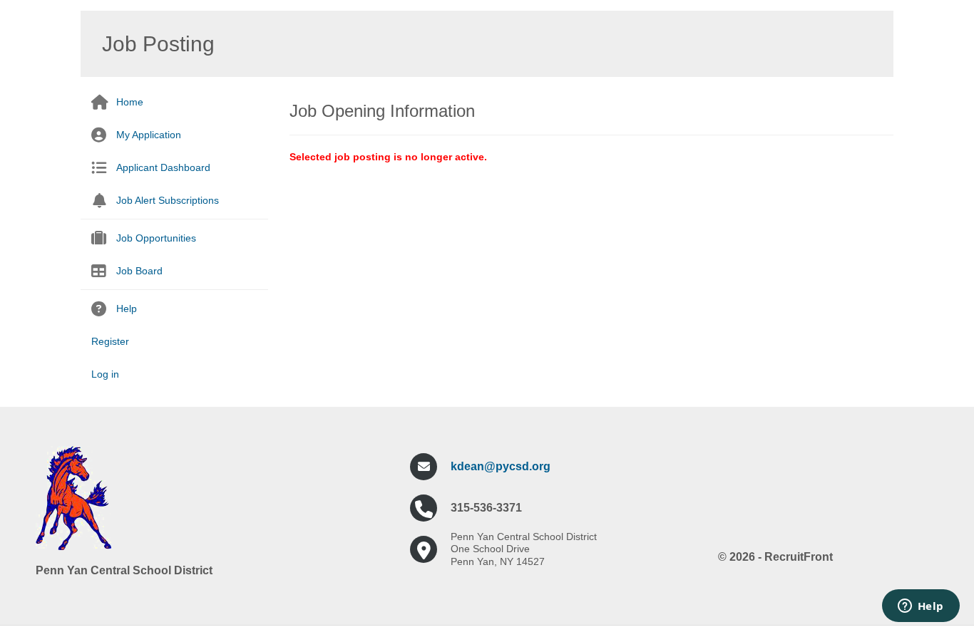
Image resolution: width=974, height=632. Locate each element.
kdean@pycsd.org (500, 466)
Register (110, 341)
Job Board (139, 270)
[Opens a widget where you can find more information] (920, 607)
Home (129, 102)
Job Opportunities (156, 238)
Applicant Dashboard (163, 167)
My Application (148, 134)
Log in (105, 374)
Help (126, 308)
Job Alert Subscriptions (167, 200)
